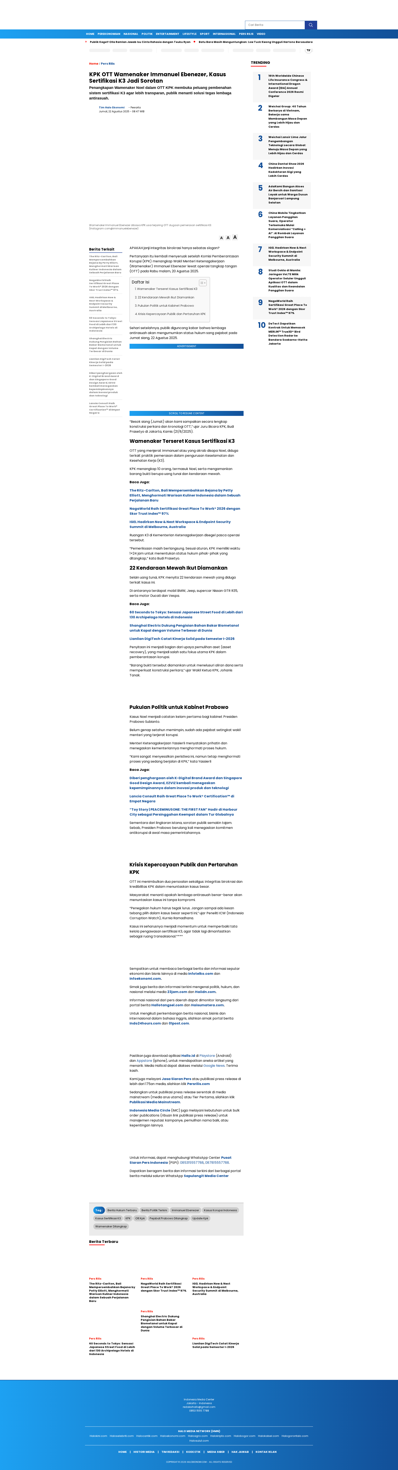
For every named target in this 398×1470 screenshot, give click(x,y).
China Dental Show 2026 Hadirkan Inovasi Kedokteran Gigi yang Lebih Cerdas (286, 170)
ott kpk (140, 1218)
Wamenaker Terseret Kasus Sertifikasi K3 (167, 289)
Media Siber (216, 1452)
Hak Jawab (240, 1452)
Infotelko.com (200, 973)
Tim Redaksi (170, 1452)
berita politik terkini (154, 1210)
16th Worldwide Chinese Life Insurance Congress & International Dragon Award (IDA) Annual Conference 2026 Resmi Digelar (287, 86)
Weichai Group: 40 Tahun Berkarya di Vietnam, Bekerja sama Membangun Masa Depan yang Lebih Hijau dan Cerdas (287, 116)
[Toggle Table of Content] (201, 282)
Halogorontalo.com (295, 1436)
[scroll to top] (382, 1464)
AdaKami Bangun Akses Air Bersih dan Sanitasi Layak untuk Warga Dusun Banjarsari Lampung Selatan (288, 194)
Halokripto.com (220, 1436)
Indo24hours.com (145, 1023)
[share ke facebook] (197, 110)
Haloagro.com (198, 1436)
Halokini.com (98, 1436)
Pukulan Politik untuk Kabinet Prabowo (166, 306)
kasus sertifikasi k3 (108, 1218)
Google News (214, 1065)
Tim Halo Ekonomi (112, 107)
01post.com (179, 1023)
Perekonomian (109, 34)
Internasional (224, 34)
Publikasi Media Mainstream (155, 1102)
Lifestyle (190, 34)
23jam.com (177, 991)
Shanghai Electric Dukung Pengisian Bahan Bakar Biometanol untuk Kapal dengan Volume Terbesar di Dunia (184, 628)
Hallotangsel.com (167, 1005)
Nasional (131, 34)
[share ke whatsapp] (214, 110)
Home (90, 34)
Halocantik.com (147, 1436)
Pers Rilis (246, 34)
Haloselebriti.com (122, 1436)
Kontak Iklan (266, 1452)
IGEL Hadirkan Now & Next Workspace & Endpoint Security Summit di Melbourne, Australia (180, 524)
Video (261, 34)
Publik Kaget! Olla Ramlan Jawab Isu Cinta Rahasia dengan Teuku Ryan (108, 42)
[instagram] (295, 10)
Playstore (207, 1055)
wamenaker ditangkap (111, 1226)
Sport (205, 34)
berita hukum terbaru (122, 1210)
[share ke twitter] (206, 110)
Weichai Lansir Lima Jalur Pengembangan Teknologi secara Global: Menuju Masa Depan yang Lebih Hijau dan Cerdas (287, 145)
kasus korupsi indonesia (220, 1210)
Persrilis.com (198, 1083)
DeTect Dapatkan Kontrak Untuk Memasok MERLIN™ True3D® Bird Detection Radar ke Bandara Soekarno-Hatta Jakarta (287, 334)
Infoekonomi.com (145, 978)
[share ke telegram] (223, 110)
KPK (128, 1218)
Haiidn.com (205, 991)
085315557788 (192, 1162)
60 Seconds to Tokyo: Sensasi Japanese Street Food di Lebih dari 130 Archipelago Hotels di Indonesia (186, 615)
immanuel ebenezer (185, 1210)
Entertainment (167, 34)
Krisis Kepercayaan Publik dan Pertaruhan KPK (172, 314)
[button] (221, 238)
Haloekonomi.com (172, 1436)
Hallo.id (188, 1055)
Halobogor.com (244, 1436)
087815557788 (217, 1162)
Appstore (144, 1060)
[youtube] (304, 10)
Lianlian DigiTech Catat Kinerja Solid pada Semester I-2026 (182, 638)
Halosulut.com (199, 1441)
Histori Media (144, 1452)
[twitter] (285, 10)
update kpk (200, 1218)
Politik (147, 34)
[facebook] (276, 10)
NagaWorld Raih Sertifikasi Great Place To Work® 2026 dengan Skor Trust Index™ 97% (287, 307)
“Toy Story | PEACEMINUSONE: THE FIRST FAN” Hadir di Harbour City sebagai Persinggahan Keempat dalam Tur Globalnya (183, 812)
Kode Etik (193, 1452)
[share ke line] (231, 110)
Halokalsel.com (268, 1436)
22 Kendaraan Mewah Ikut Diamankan (166, 297)
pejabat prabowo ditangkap (169, 1218)
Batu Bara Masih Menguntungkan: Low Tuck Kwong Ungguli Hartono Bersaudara (224, 42)
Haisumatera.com (207, 1005)
